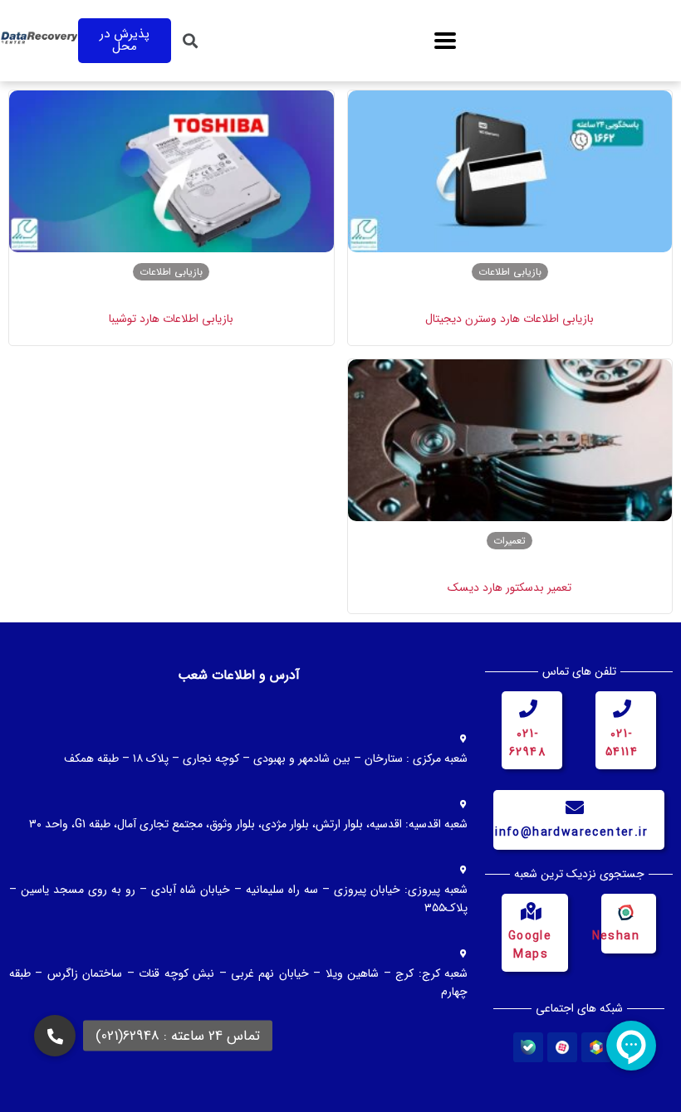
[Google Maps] (531, 911)
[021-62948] (528, 709)
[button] (444, 41)
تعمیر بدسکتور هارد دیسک (509, 587)
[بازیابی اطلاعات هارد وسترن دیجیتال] (510, 171)
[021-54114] (622, 709)
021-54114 (621, 742)
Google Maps (529, 945)
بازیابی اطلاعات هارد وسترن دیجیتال (509, 319)
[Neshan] (624, 911)
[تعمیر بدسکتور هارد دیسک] (510, 440)
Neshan (615, 936)
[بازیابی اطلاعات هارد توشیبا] (171, 171)
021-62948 (527, 742)
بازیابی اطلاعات (509, 272)
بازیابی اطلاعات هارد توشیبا (171, 319)
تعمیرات (509, 541)
